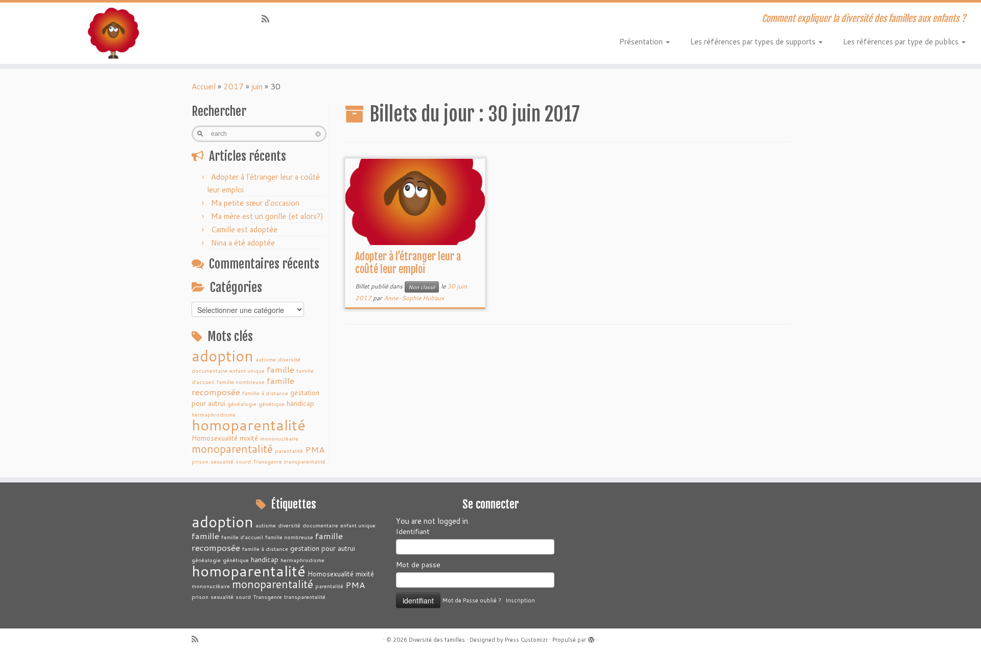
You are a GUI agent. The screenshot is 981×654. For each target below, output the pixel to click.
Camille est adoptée (244, 229)
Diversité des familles (437, 640)
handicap (300, 403)
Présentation (642, 41)
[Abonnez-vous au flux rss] (269, 19)
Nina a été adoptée (243, 242)
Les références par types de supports (754, 41)
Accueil (204, 86)
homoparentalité (249, 424)
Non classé (421, 286)
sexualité (222, 461)
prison (200, 461)
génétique (272, 403)
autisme (265, 359)
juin (257, 86)
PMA (314, 449)
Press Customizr (526, 640)
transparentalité (304, 461)
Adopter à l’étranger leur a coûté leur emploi (408, 263)
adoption (222, 355)
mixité (249, 438)
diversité (289, 359)
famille (280, 369)
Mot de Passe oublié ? (471, 600)
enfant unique (247, 370)
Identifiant (413, 531)
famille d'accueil (242, 537)
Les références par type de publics (902, 41)
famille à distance (265, 393)
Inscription (520, 600)
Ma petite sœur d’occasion (255, 203)
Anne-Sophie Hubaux (414, 298)
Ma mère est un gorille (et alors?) (267, 216)
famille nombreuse (241, 381)
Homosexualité (215, 438)
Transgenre (267, 461)
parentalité (289, 450)
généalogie (241, 403)
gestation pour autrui (322, 548)
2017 (233, 86)
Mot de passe (418, 565)
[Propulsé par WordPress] (591, 637)
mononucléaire (279, 438)
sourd (243, 461)
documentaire (209, 370)
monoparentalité (232, 448)
